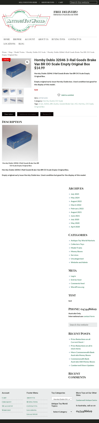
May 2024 (75, 197)
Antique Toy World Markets (83, 240)
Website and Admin (79, 262)
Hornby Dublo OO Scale (36, 52)
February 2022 (77, 208)
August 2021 (76, 212)
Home (4, 52)
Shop (10, 52)
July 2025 (75, 194)
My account (7, 406)
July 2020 (75, 219)
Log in (73, 276)
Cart (61, 2)
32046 (46, 104)
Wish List (6, 410)
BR (51, 104)
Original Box (39, 106)
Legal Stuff (32, 414)
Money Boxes (77, 251)
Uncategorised (77, 258)
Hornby (81, 104)
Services (74, 255)
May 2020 (75, 223)
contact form (89, 316)
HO (76, 104)
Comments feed (78, 283)
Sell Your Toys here (28, 2)
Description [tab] (8, 114)
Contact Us (32, 406)
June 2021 (75, 216)
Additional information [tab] (28, 114)
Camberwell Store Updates (82, 365)
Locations (31, 410)
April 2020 (75, 226)
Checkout (6, 402)
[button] (27, 62)
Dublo (56, 104)
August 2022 (76, 201)
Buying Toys (32, 402)
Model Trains (19, 52)
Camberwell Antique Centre (86, 400)
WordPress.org (77, 287)
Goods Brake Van (67, 104)
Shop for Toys (48, 2)
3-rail (41, 104)
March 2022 (76, 205)
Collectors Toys (77, 244)
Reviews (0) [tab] (47, 114)
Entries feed (76, 280)
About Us (31, 398)
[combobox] (61, 398)
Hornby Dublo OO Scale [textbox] (62, 399)
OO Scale (89, 104)
